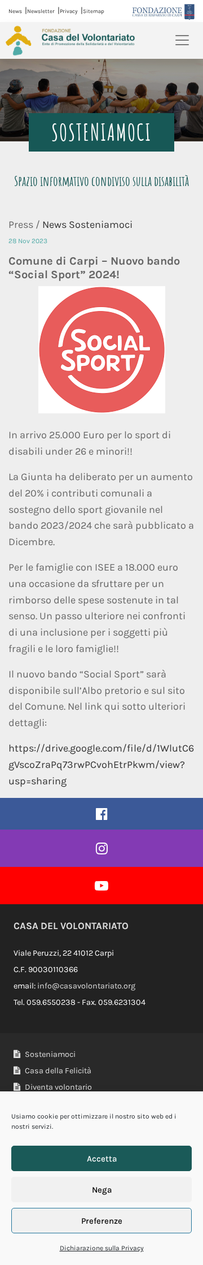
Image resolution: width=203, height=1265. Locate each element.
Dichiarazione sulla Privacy (102, 1248)
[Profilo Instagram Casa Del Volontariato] (101, 848)
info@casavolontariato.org (86, 986)
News (15, 11)
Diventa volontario (57, 1087)
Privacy (69, 11)
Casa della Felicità (57, 1071)
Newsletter (41, 11)
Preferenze (101, 1221)
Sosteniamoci (49, 1054)
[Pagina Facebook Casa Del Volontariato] (101, 814)
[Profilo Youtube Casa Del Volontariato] (101, 885)
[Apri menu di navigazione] (182, 40)
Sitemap (93, 11)
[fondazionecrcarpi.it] (164, 11)
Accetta (102, 1159)
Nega (102, 1190)
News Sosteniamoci (87, 224)
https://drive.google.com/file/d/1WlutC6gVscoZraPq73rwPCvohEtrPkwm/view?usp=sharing (101, 764)
